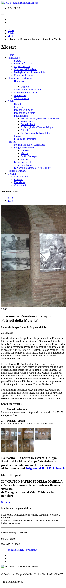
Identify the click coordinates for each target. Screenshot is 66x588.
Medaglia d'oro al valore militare (30, 72)
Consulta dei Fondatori (25, 69)
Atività (11, 101)
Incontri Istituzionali (24, 110)
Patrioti (24, 130)
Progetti (12, 141)
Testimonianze (21, 98)
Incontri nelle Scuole (24, 112)
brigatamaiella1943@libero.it (45, 468)
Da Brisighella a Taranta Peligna (37, 127)
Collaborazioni (21, 176)
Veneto (24, 159)
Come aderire (21, 185)
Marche (24, 153)
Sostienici (6, 502)
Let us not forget (22, 162)
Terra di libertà (28, 124)
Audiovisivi (20, 95)
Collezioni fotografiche (25, 92)
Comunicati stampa (23, 75)
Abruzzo (25, 150)
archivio (25, 86)
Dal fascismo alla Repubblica (35, 133)
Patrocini (18, 179)
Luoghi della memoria (25, 147)
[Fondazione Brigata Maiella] (19, 2)
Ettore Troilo (27, 121)
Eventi (17, 104)
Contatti (12, 173)
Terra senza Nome (23, 165)
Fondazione (14, 57)
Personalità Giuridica (24, 63)
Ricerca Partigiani (17, 170)
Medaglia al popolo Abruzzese (29, 144)
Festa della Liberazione (25, 139)
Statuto (17, 60)
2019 (10, 197)
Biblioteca (19, 81)
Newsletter (19, 182)
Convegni (19, 107)
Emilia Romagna (29, 156)
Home (11, 54)
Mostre (17, 136)
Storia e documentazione (20, 78)
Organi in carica (22, 66)
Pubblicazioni (21, 115)
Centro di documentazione (27, 89)
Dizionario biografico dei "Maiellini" (32, 167)
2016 (10, 200)
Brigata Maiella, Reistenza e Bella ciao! (40, 118)
